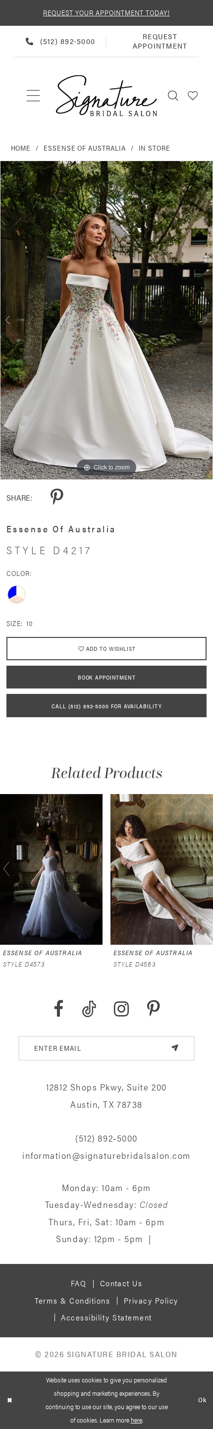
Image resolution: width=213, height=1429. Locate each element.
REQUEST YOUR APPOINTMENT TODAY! (106, 12)
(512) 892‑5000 (106, 1137)
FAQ (78, 1283)
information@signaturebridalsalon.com (106, 1154)
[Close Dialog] (9, 1400)
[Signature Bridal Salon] (106, 95)
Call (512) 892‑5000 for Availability (106, 706)
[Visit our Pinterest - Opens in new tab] (153, 1009)
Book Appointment (107, 677)
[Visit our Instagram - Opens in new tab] (121, 1009)
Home (21, 148)
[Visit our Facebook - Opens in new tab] (58, 1009)
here (136, 1420)
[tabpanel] (106, 320)
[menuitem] (33, 96)
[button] (193, 95)
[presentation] (51, 869)
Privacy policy (151, 1300)
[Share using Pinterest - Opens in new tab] (57, 498)
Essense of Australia (85, 148)
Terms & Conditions (72, 1300)
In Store (155, 148)
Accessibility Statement (106, 1317)
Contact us (121, 1283)
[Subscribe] (175, 1048)
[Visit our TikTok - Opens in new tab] (89, 1009)
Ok (202, 1400)
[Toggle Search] (173, 95)
